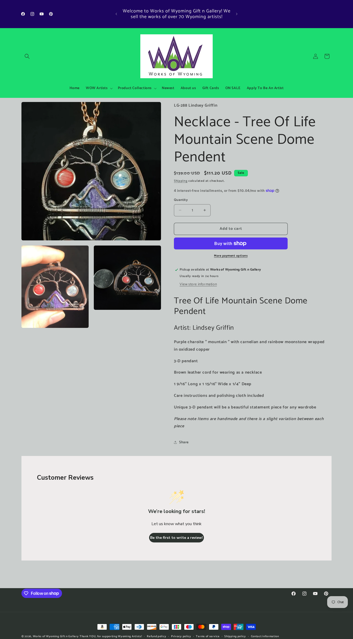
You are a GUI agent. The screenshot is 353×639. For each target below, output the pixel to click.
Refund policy (156, 636)
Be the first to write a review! (176, 537)
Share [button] (184, 442)
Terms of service (207, 636)
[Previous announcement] (116, 14)
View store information (198, 284)
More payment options (231, 256)
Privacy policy (181, 636)
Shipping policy (235, 636)
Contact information (265, 636)
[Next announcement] (236, 14)
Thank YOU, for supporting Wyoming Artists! (111, 636)
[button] (27, 56)
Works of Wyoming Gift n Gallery (56, 636)
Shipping (181, 180)
